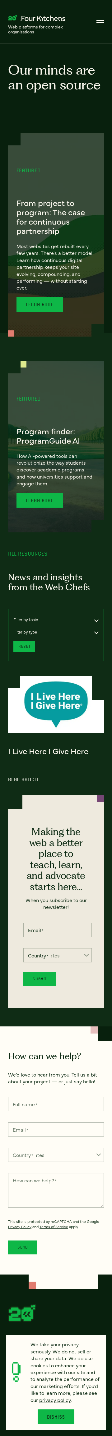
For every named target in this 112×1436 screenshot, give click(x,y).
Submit (39, 979)
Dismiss (56, 1417)
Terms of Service (54, 1226)
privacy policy (55, 1399)
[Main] (100, 21)
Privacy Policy (19, 1226)
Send (22, 1247)
